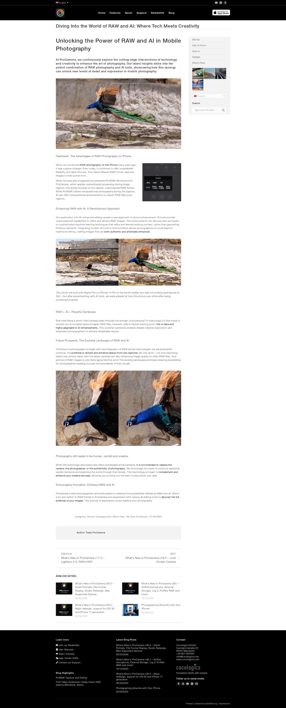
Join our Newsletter (69, 645)
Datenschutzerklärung (206, 703)
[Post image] (64, 588)
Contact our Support (70, 662)
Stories (90, 516)
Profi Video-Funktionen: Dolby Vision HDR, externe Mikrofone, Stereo (78, 683)
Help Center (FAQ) (68, 658)
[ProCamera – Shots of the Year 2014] (220, 73)
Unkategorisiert (103, 516)
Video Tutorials (66, 653)
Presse (189, 703)
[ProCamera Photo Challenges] (198, 73)
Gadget (196, 57)
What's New (119, 516)
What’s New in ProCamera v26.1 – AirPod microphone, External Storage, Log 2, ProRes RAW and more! (161, 589)
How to (196, 51)
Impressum (224, 703)
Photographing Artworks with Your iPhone (161, 607)
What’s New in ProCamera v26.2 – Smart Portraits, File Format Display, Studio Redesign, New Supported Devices (94, 589)
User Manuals (66, 649)
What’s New (198, 62)
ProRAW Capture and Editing (71, 677)
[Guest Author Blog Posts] (198, 85)
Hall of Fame (199, 45)
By (137, 516)
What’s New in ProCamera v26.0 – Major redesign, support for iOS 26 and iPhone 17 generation (94, 609)
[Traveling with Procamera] (209, 73)
